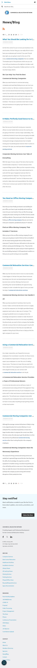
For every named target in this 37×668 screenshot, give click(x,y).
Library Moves (6, 568)
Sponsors (5, 651)
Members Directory (8, 648)
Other (4, 625)
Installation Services (8, 565)
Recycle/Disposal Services (10, 583)
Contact (5, 657)
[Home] (18, 14)
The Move (5, 614)
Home (4, 642)
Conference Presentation (9, 620)
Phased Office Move (8, 580)
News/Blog (6, 654)
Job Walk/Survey (7, 599)
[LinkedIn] (11, 537)
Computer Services (8, 556)
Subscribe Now (28, 515)
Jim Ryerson (6, 628)
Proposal (5, 605)
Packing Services (7, 577)
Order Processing (7, 608)
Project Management (8, 611)
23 (14, 34)
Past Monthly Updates (9, 596)
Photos (4, 617)
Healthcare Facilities (8, 562)
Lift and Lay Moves (8, 571)
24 (16, 34)
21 (9, 34)
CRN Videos (6, 623)
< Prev (4, 35)
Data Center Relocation (9, 559)
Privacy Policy (6, 660)
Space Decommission (8, 586)
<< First (3, 35)
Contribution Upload (8, 631)
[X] (7, 537)
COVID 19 (5, 602)
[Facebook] (3, 537)
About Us (5, 645)
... (7, 34)
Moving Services (7, 574)
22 (11, 34)
